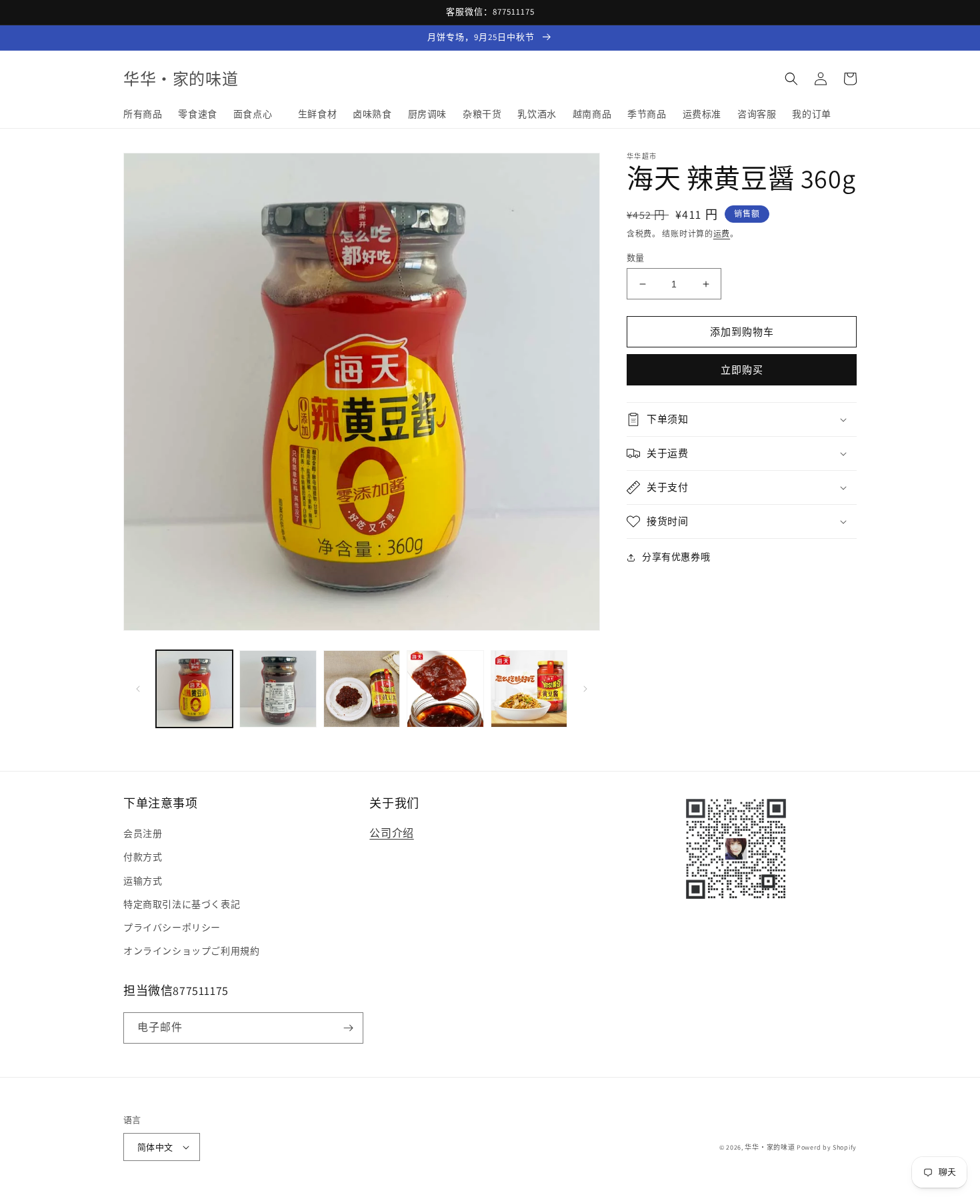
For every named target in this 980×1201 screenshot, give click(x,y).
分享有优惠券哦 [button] (676, 557)
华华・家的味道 (770, 1147)
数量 (636, 257)
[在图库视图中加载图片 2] (277, 688)
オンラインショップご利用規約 (191, 951)
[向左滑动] (138, 689)
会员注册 (142, 834)
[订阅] (348, 1028)
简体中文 (155, 1147)
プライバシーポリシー (172, 928)
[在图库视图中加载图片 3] (361, 688)
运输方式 (142, 881)
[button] (791, 78)
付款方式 (142, 857)
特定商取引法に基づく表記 (181, 904)
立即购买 (742, 369)
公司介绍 (391, 833)
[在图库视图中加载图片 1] (194, 688)
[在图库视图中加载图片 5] (529, 688)
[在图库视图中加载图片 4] (445, 688)
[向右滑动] (585, 689)
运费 (721, 234)
